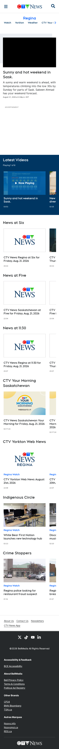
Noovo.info (10, 723)
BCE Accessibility (13, 666)
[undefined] (25, 189)
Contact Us (22, 620)
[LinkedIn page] (39, 637)
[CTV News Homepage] (29, 6)
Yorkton (19, 22)
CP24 (7, 701)
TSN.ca (8, 709)
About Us (9, 620)
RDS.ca (8, 731)
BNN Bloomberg (12, 705)
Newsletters (37, 620)
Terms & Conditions (14, 684)
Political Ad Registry (14, 687)
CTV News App (12, 625)
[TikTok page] (26, 637)
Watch (7, 22)
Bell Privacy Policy (13, 680)
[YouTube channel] (33, 637)
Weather (33, 22)
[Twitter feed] (20, 637)
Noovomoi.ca (11, 727)
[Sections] (6, 6)
